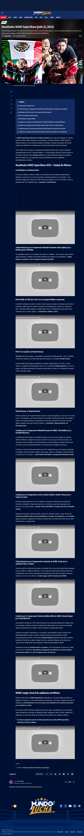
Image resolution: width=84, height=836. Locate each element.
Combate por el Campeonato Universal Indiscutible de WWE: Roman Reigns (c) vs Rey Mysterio (43, 131)
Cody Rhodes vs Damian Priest (26, 105)
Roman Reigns (45, 767)
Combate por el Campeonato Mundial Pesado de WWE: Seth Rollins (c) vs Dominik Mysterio (42, 122)
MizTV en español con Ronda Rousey (28, 115)
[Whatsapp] (11, 100)
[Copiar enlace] (11, 112)
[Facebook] (11, 92)
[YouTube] (70, 806)
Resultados (31, 767)
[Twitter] (11, 96)
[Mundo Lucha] (42, 13)
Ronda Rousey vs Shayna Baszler (27, 118)
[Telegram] (11, 108)
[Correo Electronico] (63, 774)
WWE (4, 22)
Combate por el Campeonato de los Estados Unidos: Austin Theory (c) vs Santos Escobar (41, 125)
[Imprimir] (72, 774)
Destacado (25, 767)
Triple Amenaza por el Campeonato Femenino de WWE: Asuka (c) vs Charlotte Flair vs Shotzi (42, 128)
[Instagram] (75, 806)
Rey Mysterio (38, 767)
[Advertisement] (42, 5)
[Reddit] (11, 104)
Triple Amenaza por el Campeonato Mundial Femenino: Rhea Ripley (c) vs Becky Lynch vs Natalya (43, 109)
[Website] (70, 782)
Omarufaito (7, 36)
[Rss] (74, 782)
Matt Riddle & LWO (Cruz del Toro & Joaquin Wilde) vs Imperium (35, 112)
